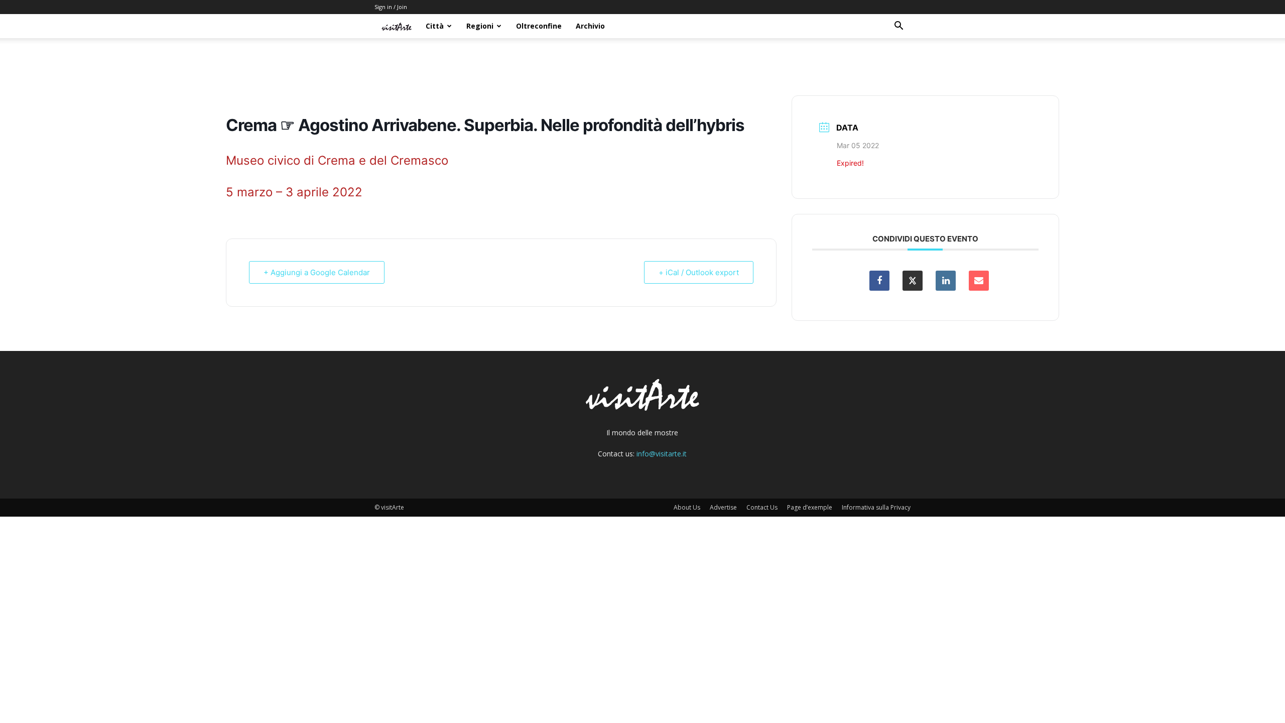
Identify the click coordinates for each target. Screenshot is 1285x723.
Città (435, 26)
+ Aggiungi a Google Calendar (317, 272)
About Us (687, 507)
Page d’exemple (809, 507)
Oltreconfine (539, 26)
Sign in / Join (390, 7)
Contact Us (762, 507)
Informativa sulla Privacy (876, 507)
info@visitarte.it (661, 453)
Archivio (590, 26)
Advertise (723, 507)
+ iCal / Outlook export (699, 272)
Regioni (479, 26)
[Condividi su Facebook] (879, 281)
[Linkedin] (946, 281)
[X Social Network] (913, 281)
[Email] (979, 281)
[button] (898, 27)
